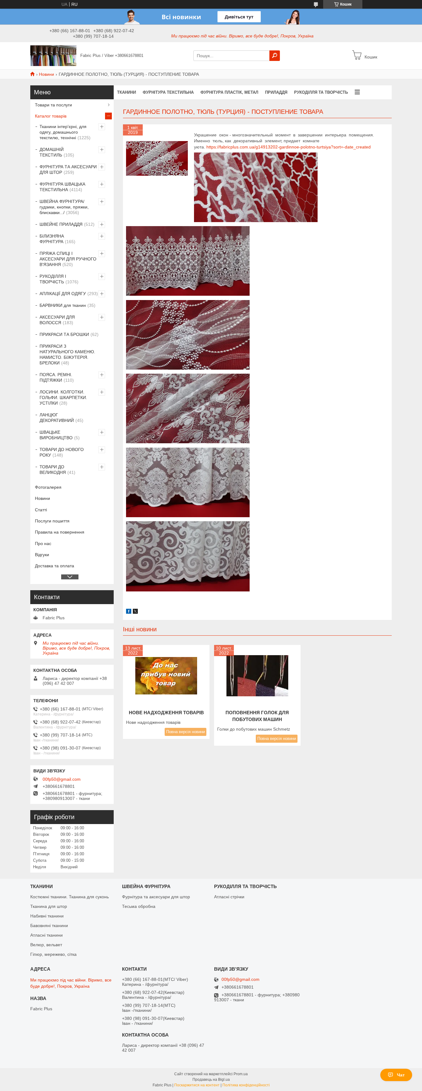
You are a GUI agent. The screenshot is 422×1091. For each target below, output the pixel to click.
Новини (46, 74)
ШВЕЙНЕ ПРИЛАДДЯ (61, 224)
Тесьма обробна (138, 906)
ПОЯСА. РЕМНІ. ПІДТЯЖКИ (56, 377)
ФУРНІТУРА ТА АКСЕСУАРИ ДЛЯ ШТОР (68, 169)
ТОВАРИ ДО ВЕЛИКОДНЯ (53, 469)
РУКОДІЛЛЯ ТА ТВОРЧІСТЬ (321, 92)
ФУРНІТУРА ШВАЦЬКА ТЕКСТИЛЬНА (62, 187)
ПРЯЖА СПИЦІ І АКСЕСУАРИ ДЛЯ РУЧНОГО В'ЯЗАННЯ (68, 259)
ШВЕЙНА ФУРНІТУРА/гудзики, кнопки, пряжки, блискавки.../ (64, 207)
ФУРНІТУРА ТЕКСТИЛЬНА (168, 92)
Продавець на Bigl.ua (211, 1079)
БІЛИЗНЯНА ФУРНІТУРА (52, 239)
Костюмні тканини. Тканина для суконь (69, 896)
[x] (135, 612)
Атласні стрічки (229, 896)
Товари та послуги (53, 104)
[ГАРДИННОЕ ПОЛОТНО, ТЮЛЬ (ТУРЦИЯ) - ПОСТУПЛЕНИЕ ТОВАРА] (157, 158)
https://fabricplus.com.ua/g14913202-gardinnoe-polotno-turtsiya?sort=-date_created (288, 146)
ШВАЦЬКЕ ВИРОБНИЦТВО (56, 435)
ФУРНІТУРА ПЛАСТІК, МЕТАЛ (229, 92)
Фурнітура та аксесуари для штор (156, 896)
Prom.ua (241, 1074)
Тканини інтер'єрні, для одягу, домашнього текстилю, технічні (63, 132)
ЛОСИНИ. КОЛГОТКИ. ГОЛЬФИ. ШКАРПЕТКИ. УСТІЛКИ (63, 397)
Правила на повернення (59, 532)
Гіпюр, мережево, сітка (53, 954)
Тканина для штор (48, 906)
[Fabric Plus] (53, 55)
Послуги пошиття (52, 520)
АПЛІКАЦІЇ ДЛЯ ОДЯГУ (63, 293)
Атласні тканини (46, 935)
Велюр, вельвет (46, 944)
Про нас (43, 543)
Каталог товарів (50, 116)
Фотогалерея (48, 487)
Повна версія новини (185, 731)
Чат (401, 1074)
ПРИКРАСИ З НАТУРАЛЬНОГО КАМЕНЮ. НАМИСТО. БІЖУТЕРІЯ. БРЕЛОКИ (67, 354)
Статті (41, 509)
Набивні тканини (47, 915)
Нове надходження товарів (166, 712)
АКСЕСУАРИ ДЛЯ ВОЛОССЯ (57, 320)
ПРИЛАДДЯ (276, 92)
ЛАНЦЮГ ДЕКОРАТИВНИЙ (57, 417)
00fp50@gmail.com (62, 779)
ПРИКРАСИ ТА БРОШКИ (64, 334)
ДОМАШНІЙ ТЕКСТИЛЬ (52, 152)
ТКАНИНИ (126, 92)
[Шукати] (274, 55)
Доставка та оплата (54, 565)
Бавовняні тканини (49, 925)
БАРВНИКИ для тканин (63, 305)
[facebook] (128, 612)
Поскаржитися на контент (197, 1085)
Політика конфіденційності (246, 1085)
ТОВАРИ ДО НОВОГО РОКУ (62, 452)
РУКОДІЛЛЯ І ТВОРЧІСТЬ (53, 279)
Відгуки (42, 554)
